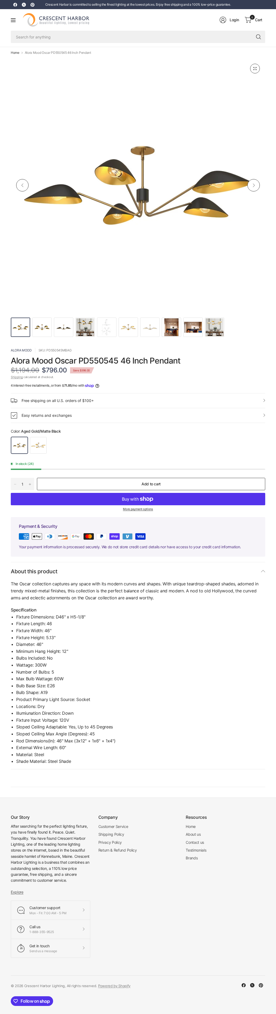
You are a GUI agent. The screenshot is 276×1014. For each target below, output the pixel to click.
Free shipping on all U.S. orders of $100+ (58, 400)
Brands (192, 858)
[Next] (253, 185)
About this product (34, 571)
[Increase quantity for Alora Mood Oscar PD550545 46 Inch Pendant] (30, 484)
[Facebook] (15, 4)
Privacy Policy (110, 842)
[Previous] (22, 185)
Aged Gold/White (38, 445)
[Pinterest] (32, 4)
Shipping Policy (111, 834)
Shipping (17, 377)
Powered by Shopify (114, 986)
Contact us (195, 842)
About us (193, 834)
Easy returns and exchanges (47, 415)
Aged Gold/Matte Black (19, 445)
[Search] (258, 37)
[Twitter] (23, 4)
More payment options (138, 509)
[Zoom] (255, 68)
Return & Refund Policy (117, 850)
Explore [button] (17, 892)
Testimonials (196, 850)
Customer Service (113, 826)
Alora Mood (21, 350)
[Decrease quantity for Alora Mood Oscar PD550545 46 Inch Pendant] (15, 484)
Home (15, 52)
